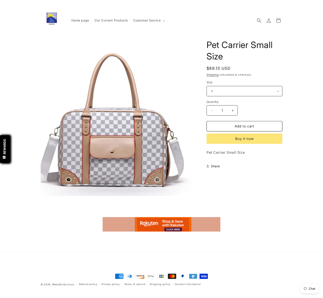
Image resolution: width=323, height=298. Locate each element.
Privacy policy (111, 284)
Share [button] (215, 166)
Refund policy (88, 284)
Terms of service (134, 284)
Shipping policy (160, 284)
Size (210, 82)
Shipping (213, 74)
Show (4, 149)
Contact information (188, 284)
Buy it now (244, 139)
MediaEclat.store (63, 284)
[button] (149, 20)
